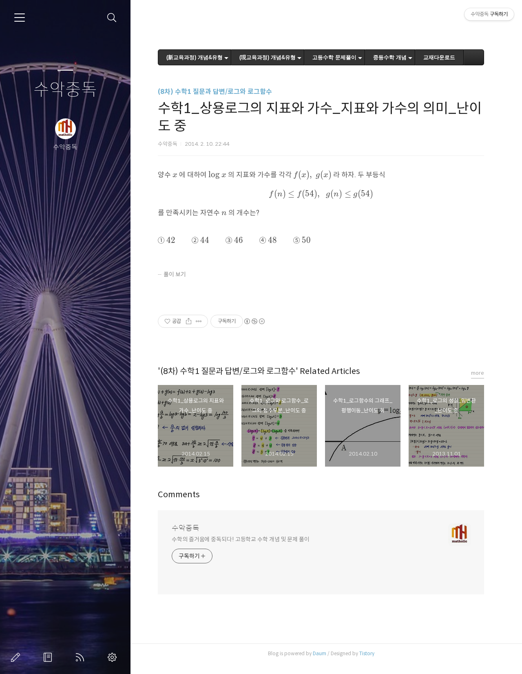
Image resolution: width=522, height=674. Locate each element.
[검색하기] (112, 17)
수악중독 (65, 90)
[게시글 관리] (199, 321)
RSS (81, 657)
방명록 (49, 657)
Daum (319, 653)
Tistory (366, 653)
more (477, 372)
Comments (179, 494)
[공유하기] (189, 321)
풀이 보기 (175, 274)
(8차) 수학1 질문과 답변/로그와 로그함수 (215, 91)
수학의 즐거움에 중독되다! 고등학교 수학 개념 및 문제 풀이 (241, 539)
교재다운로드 (439, 57)
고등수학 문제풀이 (334, 57)
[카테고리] (19, 17)
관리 (114, 657)
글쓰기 (17, 657)
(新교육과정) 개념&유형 (194, 57)
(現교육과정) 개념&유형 (267, 57)
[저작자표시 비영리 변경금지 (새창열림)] (254, 321)
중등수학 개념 (390, 57)
